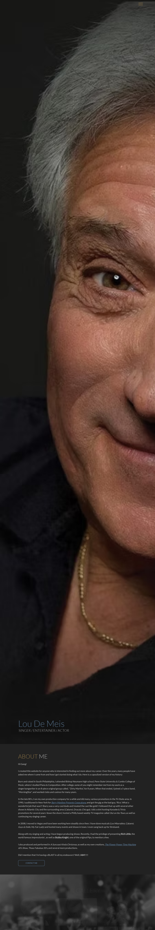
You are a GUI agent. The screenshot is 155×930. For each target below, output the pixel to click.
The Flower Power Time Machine (120, 844)
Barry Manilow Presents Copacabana (68, 802)
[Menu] (140, 4)
